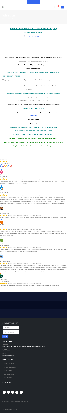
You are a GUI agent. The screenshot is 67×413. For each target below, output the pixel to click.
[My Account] (52, 7)
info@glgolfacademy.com (8, 355)
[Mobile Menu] (62, 7)
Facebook (4, 392)
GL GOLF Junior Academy (10, 367)
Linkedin (21, 392)
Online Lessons (8, 377)
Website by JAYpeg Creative (9, 409)
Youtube (12, 392)
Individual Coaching (9, 374)
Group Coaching (8, 370)
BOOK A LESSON (33, 2)
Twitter (8, 392)
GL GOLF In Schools (9, 363)
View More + (57, 296)
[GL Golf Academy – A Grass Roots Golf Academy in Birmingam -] (13, 7)
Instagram (16, 392)
